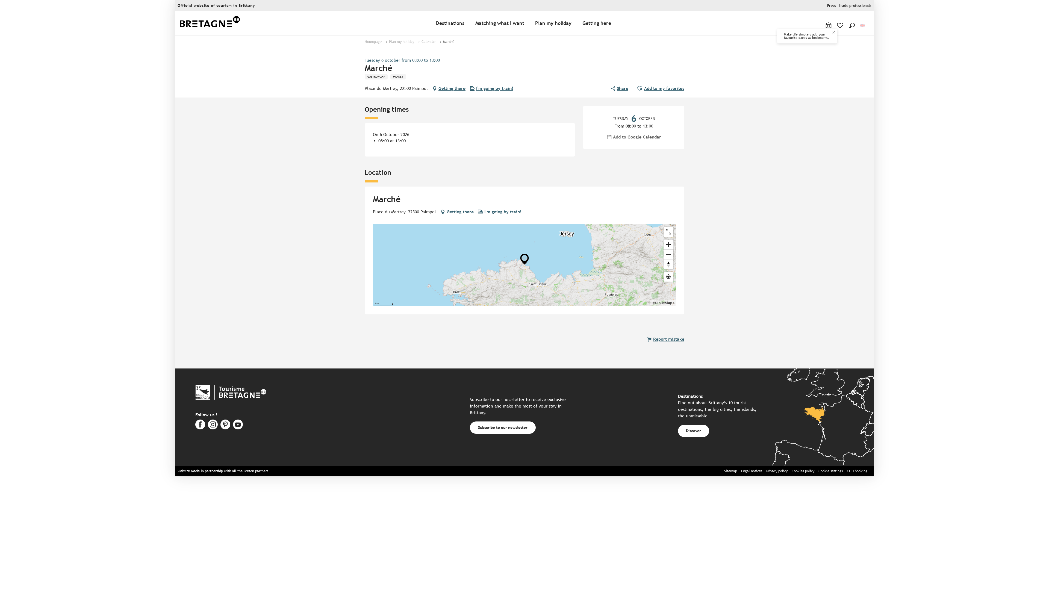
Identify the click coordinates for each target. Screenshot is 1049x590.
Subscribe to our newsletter (503, 427)
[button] (852, 25)
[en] (863, 25)
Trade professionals (855, 6)
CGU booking (857, 471)
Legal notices (751, 471)
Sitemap (730, 471)
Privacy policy (777, 471)
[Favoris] (840, 25)
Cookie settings (830, 471)
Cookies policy (803, 471)
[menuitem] (210, 23)
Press (831, 6)
